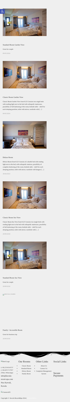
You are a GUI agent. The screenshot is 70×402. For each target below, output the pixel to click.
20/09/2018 (6, 234)
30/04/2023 (6, 174)
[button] (2, 11)
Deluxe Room (8, 157)
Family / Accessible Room (12, 330)
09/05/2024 (6, 53)
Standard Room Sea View (12, 278)
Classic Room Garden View (13, 97)
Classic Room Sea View (11, 218)
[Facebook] (55, 367)
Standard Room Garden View (13, 45)
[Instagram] (60, 367)
